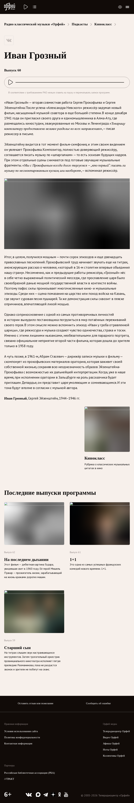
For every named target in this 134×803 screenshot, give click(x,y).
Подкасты (80, 24)
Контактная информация (18, 743)
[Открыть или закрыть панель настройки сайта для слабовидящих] (120, 6)
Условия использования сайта (21, 731)
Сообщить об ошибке (98, 703)
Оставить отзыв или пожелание (35, 703)
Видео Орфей (110, 737)
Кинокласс (103, 24)
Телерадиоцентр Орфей (116, 731)
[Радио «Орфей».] (25, 7)
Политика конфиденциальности (22, 737)
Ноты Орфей (110, 749)
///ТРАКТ (9, 779)
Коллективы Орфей (114, 755)
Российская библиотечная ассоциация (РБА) (29, 772)
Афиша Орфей (111, 743)
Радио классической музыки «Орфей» (34, 24)
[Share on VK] (8, 40)
